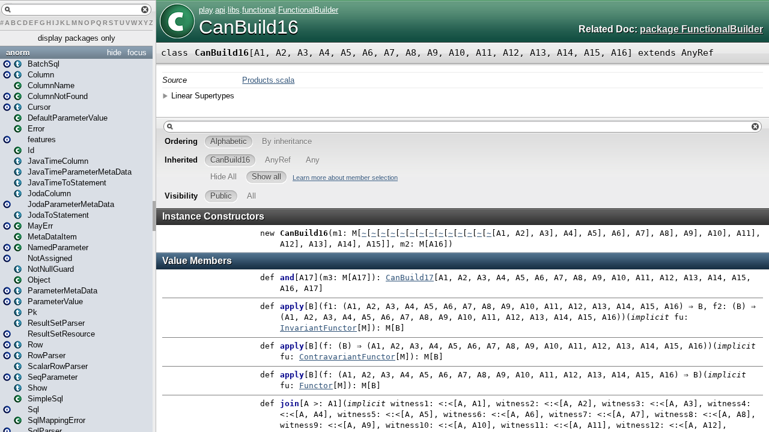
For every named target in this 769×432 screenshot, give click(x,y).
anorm (18, 52)
